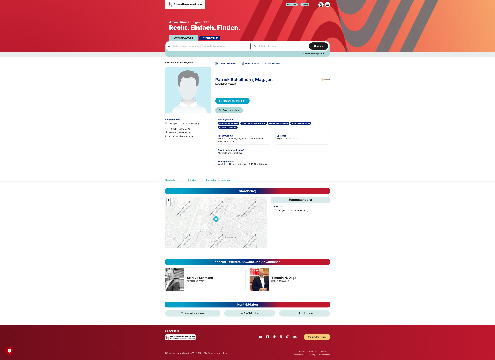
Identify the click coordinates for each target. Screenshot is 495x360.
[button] (215, 219)
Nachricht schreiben (234, 100)
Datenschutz (324, 355)
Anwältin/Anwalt (183, 37)
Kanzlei (192, 180)
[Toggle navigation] (327, 4)
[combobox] (207, 46)
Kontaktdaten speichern (218, 180)
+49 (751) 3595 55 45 (179, 129)
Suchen (318, 46)
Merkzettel (291, 5)
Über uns (313, 351)
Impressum (325, 351)
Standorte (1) (171, 180)
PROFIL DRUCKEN (252, 63)
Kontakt (302, 351)
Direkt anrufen (231, 110)
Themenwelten (209, 37)
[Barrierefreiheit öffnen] (321, 4)
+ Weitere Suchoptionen (312, 53)
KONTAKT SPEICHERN (227, 63)
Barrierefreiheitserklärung (304, 355)
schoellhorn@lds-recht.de (181, 136)
